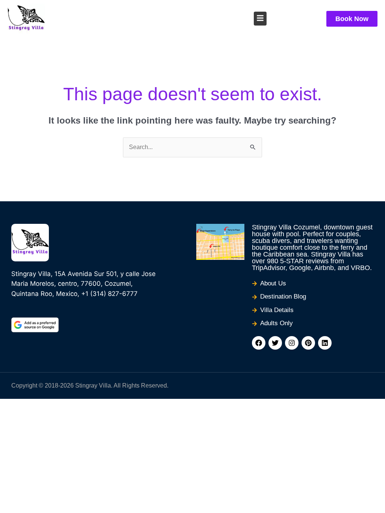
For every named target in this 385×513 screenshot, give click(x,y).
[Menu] (260, 18)
